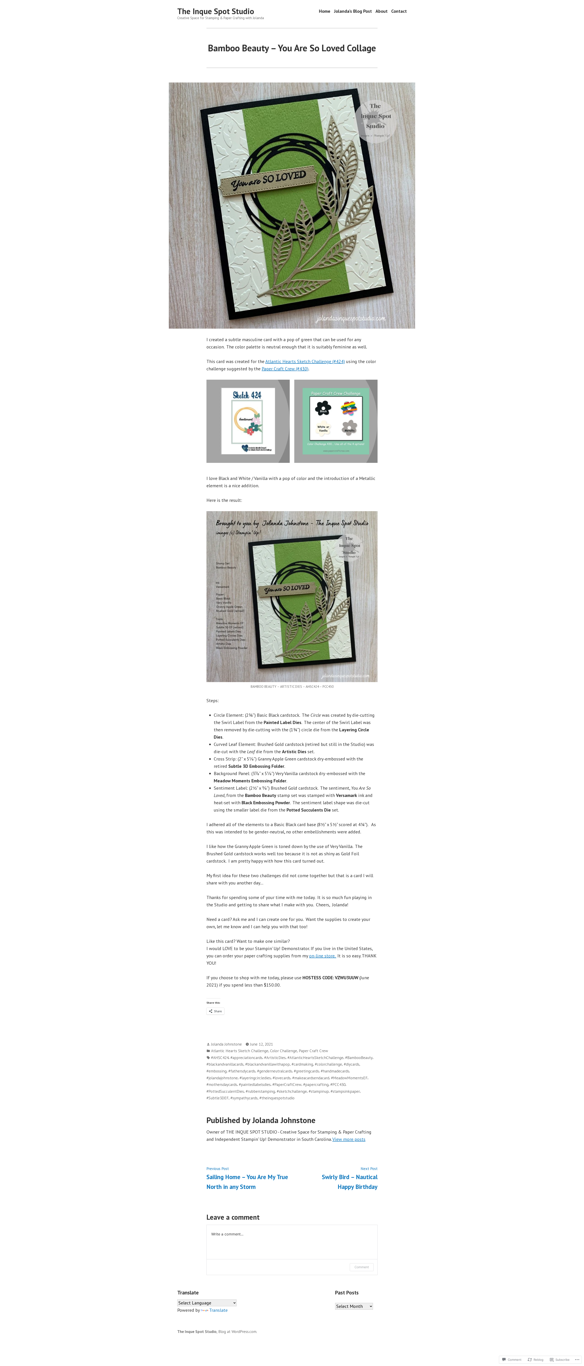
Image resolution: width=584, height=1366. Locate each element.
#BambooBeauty (359, 1057)
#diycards (351, 1064)
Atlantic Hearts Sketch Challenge (239, 1050)
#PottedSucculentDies (225, 1091)
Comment (362, 1267)
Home (324, 11)
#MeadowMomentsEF (349, 1077)
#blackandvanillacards (224, 1064)
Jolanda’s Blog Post (353, 11)
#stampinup (319, 1091)
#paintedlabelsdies (255, 1084)
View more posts (348, 1139)
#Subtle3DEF (217, 1098)
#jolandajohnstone (222, 1077)
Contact (399, 11)
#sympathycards (244, 1098)
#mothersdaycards (221, 1084)
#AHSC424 (220, 1057)
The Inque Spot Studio (215, 11)
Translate (218, 1310)
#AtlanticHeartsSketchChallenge (315, 1057)
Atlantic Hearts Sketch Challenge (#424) (305, 361)
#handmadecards (335, 1071)
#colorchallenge (328, 1064)
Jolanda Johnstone (226, 1044)
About (381, 11)
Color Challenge (283, 1050)
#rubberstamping (260, 1091)
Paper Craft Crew (313, 1050)
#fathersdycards (241, 1071)
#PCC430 (337, 1084)
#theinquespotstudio (277, 1098)
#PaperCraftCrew (286, 1084)
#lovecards (281, 1077)
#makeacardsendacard (310, 1077)
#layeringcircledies (255, 1077)
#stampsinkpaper (345, 1091)
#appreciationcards (246, 1057)
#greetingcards (306, 1071)
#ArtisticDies (275, 1057)
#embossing (216, 1071)
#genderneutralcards (274, 1071)
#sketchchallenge (292, 1091)
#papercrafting (315, 1084)
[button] (248, 421)
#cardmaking (302, 1064)
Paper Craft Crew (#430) (285, 369)
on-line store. (322, 956)
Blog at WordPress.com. (237, 1331)
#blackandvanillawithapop (267, 1064)
